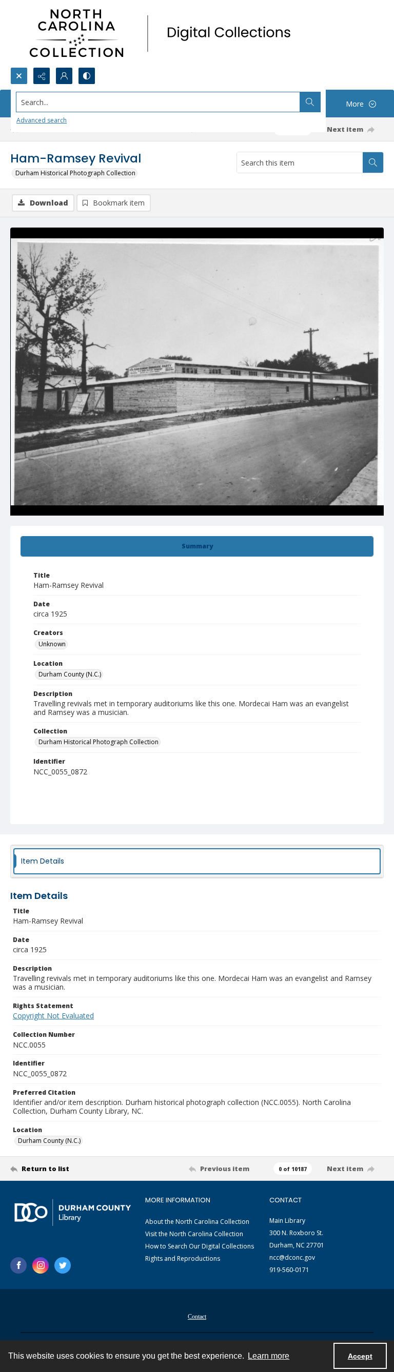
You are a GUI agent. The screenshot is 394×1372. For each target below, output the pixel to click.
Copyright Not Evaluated (53, 1015)
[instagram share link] (40, 1265)
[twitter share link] (62, 1265)
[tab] (197, 546)
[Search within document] (373, 162)
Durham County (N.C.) (69, 674)
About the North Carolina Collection (197, 1221)
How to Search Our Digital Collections (199, 1246)
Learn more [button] (268, 1355)
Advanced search (41, 120)
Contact (197, 1316)
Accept (360, 1356)
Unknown (52, 644)
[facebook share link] (18, 1265)
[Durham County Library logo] (72, 1212)
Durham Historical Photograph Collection (75, 173)
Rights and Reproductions (182, 1258)
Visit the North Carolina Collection (194, 1234)
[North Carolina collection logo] (163, 33)
